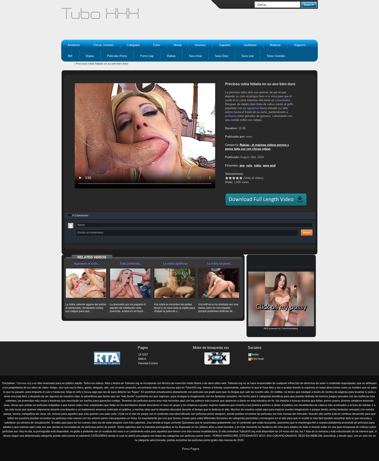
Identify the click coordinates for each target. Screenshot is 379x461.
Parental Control (148, 363)
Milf (70, 56)
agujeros (253, 108)
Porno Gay (147, 56)
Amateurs (74, 45)
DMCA (142, 358)
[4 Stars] (237, 178)
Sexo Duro (221, 56)
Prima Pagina (190, 448)
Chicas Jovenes (103, 45)
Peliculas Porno (117, 56)
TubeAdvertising (289, 328)
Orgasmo (300, 45)
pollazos (231, 116)
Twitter (255, 354)
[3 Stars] (234, 178)
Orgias (90, 56)
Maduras (275, 45)
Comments (80, 215)
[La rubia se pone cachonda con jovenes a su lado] (219, 283)
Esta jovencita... (131, 263)
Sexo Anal (195, 56)
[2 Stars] (230, 178)
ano (242, 165)
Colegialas (133, 45)
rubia (257, 165)
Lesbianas (250, 45)
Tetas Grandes (276, 56)
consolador (282, 100)
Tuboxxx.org (23, 383)
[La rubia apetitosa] (174, 283)
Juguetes (225, 45)
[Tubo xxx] (138, 15)
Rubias (171, 56)
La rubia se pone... (219, 263)
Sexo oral (247, 56)
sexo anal (269, 165)
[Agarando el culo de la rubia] (86, 283)
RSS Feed (257, 358)
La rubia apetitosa (175, 263)
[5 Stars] (241, 178)
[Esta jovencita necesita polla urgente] (130, 283)
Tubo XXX (67, 63)
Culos (156, 45)
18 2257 (143, 354)
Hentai (177, 45)
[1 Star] (227, 178)
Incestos (200, 45)
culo (249, 165)
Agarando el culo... (87, 263)
